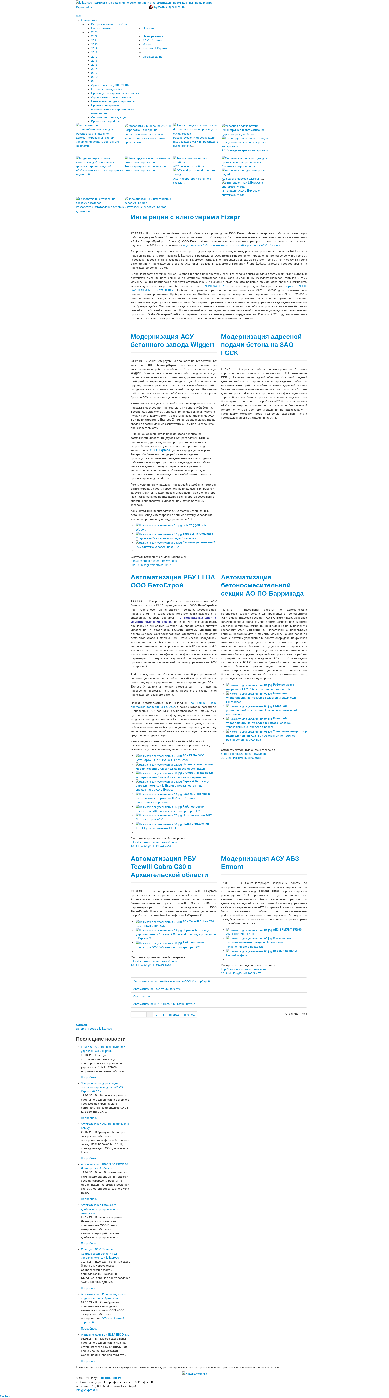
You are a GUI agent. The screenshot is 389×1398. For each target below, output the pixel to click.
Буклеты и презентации (169, 7)
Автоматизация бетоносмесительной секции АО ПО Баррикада (262, 585)
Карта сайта (84, 7)
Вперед (174, 1014)
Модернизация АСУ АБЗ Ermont (260, 862)
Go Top (5, 1396)
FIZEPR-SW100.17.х (215, 286)
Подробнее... (89, 1077)
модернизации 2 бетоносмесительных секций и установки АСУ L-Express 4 (232, 245)
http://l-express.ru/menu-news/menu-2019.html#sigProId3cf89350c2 (244, 756)
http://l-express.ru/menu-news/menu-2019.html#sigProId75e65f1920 (154, 963)
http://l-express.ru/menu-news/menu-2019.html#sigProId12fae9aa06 (154, 844)
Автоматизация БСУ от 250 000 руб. (157, 989)
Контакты (82, 1024)
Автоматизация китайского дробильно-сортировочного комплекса (99, 1209)
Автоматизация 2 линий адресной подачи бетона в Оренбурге (103, 1296)
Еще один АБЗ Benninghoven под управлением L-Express (103, 1049)
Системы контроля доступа (240, 166)
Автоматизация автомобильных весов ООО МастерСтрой (171, 981)
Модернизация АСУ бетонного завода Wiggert (172, 340)
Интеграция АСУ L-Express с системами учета (241, 192)
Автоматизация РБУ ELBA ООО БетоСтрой (173, 580)
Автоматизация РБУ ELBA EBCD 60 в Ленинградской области (105, 1166)
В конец (189, 1014)
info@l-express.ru (87, 1390)
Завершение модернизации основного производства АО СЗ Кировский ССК (102, 1087)
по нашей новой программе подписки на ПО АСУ (174, 705)
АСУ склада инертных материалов (245, 150)
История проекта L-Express (94, 1028)
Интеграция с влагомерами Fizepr (185, 216)
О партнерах (141, 996)
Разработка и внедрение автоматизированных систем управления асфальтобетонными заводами (98, 139)
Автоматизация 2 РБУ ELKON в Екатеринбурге (164, 1004)
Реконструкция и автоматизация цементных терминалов (146, 168)
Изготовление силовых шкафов (145, 207)
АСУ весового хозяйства (189, 166)
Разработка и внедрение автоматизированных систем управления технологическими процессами (145, 136)
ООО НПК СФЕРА (109, 1378)
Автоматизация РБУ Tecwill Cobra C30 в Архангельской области (169, 866)
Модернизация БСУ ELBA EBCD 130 (105, 1334)
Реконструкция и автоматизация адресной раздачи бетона (243, 132)
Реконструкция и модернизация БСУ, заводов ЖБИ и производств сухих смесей (195, 141)
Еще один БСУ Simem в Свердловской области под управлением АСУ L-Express (100, 1253)
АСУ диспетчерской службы (240, 178)
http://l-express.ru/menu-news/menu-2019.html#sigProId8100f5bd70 (244, 971)
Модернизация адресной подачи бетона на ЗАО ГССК (261, 344)
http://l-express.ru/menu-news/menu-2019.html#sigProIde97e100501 (154, 563)
